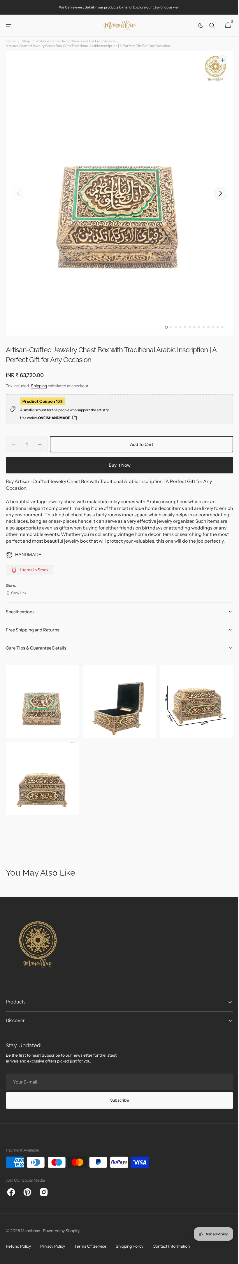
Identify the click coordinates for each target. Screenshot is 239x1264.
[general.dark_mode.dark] (196, 25)
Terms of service (90, 1250)
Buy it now (117, 465)
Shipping (39, 385)
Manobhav (31, 1234)
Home (11, 41)
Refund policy (18, 1250)
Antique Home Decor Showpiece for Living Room (75, 41)
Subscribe (117, 1103)
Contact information (171, 1250)
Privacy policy (52, 1250)
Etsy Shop (160, 7)
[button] (8, 25)
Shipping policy (129, 1250)
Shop (26, 41)
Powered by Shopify (61, 1234)
